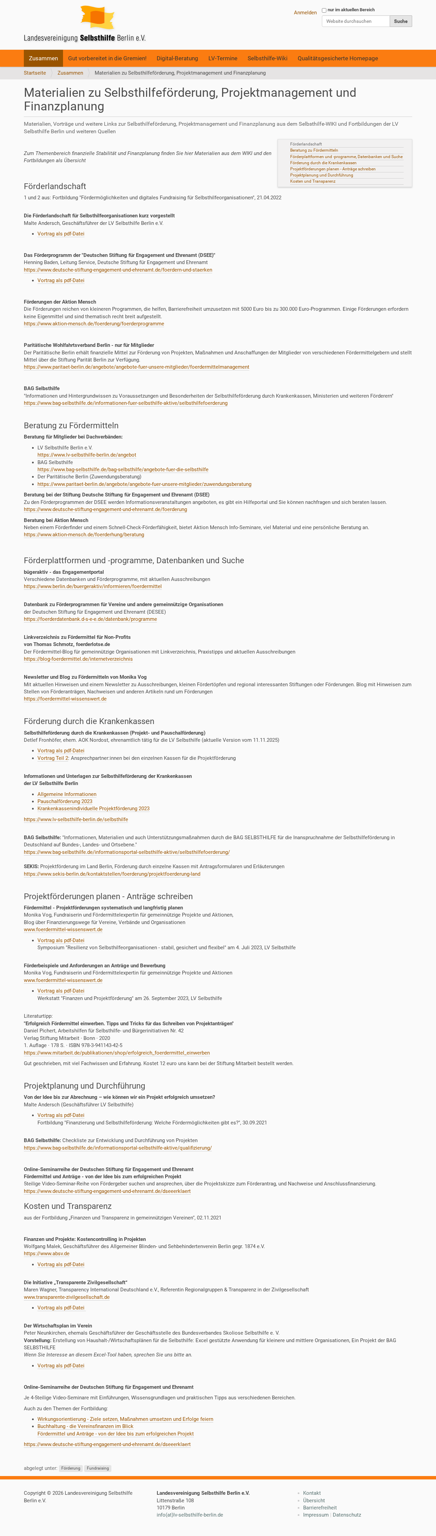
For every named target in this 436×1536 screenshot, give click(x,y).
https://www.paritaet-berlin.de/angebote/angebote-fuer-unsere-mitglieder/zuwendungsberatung (144, 484)
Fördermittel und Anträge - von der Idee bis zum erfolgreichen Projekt (115, 1434)
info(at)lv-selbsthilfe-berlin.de (190, 1515)
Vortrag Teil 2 (52, 758)
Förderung (70, 1468)
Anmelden (305, 13)
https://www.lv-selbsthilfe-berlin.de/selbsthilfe (76, 819)
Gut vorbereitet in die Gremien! (107, 58)
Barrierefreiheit (320, 1508)
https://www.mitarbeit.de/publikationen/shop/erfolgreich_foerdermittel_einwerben (117, 1053)
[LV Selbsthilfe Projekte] (87, 25)
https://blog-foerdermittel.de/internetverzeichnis (78, 659)
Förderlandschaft (306, 144)
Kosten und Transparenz (313, 181)
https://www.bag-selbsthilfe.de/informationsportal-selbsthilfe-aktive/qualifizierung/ (118, 1148)
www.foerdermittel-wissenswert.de (63, 929)
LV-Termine (222, 58)
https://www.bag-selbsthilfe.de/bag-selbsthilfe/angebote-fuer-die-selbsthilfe (122, 469)
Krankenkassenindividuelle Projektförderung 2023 (93, 808)
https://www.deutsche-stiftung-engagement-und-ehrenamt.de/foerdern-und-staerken (118, 270)
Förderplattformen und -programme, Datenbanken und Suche (347, 156)
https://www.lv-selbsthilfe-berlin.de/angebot (86, 455)
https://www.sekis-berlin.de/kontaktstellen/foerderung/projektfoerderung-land (112, 874)
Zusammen (43, 58)
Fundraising (98, 1468)
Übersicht (314, 1500)
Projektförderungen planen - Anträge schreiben (333, 169)
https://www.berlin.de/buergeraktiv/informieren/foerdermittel (93, 586)
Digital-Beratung (177, 58)
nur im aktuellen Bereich (351, 9)
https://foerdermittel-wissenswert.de (65, 699)
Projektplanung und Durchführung (322, 175)
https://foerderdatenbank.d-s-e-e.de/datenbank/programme (90, 619)
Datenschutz (347, 1515)
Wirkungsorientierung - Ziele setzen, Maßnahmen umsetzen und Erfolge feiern (125, 1419)
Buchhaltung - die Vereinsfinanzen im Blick (85, 1426)
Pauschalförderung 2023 (64, 801)
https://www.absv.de (46, 1253)
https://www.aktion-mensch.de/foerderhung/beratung (84, 535)
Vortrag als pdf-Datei (60, 234)
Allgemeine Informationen (66, 794)
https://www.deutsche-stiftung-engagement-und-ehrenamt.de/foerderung (105, 509)
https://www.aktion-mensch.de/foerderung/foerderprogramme (94, 324)
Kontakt (312, 1493)
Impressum (316, 1515)
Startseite (35, 73)
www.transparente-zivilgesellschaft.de (67, 1297)
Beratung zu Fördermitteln (314, 150)
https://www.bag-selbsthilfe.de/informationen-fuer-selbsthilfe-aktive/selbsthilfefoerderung (126, 403)
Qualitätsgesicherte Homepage (338, 58)
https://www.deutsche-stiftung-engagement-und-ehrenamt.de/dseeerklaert (107, 1191)
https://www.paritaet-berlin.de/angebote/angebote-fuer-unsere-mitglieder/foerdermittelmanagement (136, 367)
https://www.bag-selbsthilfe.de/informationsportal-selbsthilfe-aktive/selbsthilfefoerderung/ (127, 852)
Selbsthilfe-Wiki (267, 58)
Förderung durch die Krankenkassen (324, 162)
